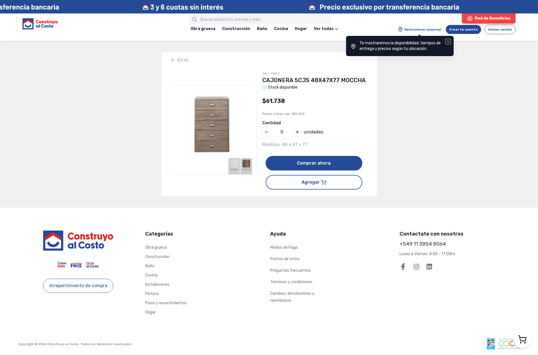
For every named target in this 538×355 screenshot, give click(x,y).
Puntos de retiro (285, 259)
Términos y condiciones (291, 282)
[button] (212, 130)
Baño (262, 28)
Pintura (152, 293)
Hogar (301, 28)
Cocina (281, 28)
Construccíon (157, 256)
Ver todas (324, 28)
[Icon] (194, 19)
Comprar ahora (314, 163)
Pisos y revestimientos (166, 303)
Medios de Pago (284, 247)
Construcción (236, 28)
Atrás (183, 60)
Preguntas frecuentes (290, 270)
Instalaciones (157, 284)
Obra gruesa (203, 28)
